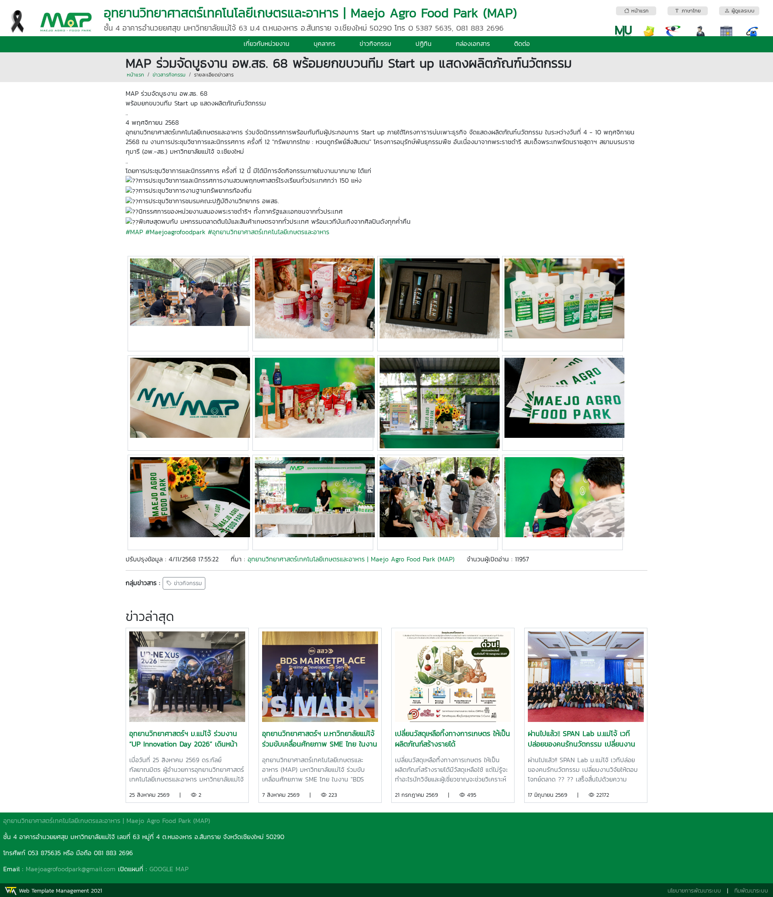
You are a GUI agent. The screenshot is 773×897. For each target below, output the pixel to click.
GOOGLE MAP (168, 869)
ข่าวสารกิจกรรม (169, 74)
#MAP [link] (134, 232)
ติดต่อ (522, 43)
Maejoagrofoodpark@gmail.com (71, 869)
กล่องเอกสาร (473, 43)
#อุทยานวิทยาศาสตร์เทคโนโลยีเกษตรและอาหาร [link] (268, 232)
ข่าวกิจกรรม (375, 43)
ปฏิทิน (423, 43)
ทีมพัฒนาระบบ (751, 891)
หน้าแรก (135, 74)
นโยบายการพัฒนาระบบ (694, 891)
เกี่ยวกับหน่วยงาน (266, 43)
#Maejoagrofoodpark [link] (175, 232)
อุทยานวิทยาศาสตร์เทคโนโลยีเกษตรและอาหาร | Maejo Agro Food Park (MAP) (351, 559)
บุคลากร (324, 43)
